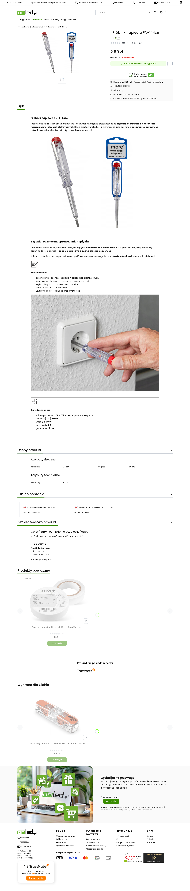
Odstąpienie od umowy (66, 836)
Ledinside (151, 842)
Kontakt (150, 836)
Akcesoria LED (37, 27)
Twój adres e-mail (109, 797)
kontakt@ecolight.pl (41, 559)
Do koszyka (57, 643)
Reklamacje (61, 839)
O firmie (150, 839)
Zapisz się (111, 801)
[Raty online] (141, 74)
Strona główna (23, 27)
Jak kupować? (122, 836)
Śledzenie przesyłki (94, 849)
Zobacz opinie (36, 878)
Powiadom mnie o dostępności (140, 63)
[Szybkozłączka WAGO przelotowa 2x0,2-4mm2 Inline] (57, 717)
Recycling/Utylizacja (125, 845)
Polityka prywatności (125, 842)
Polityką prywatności (145, 810)
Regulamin (130, 807)
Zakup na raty (92, 842)
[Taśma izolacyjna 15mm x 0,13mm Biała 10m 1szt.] (57, 600)
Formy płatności (93, 839)
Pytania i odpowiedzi (65, 845)
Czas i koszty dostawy (96, 845)
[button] (155, 12)
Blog (118, 839)
